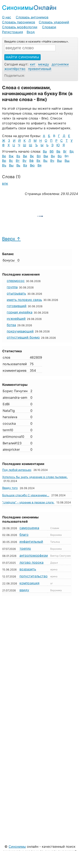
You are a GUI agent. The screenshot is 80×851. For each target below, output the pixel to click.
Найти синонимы (22, 57)
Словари (49, 27)
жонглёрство (14, 69)
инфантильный (31, 541)
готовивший (16, 306)
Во (60, 156)
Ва (45, 151)
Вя (39, 165)
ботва (11, 325)
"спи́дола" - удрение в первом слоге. (28, 502)
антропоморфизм (33, 555)
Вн (53, 156)
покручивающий (20, 331)
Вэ (25, 165)
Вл (39, 156)
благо (24, 534)
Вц (45, 161)
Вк (32, 156)
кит (32, 64)
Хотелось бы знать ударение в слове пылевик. (35, 477)
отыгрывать (16, 293)
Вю (32, 165)
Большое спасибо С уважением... (25, 495)
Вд (72, 151)
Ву (24, 161)
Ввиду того (10, 488)
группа (12, 287)
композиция (29, 583)
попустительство (33, 576)
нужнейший (16, 318)
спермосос (16, 281)
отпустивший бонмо (23, 337)
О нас (6, 17)
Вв (58, 151)
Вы (11, 165)
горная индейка (19, 312)
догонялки (60, 64)
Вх (38, 161)
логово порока (31, 562)
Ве (4, 156)
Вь (18, 165)
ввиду (24, 590)
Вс (11, 161)
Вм (45, 156)
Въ (4, 165)
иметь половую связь (24, 300)
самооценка (29, 528)
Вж (11, 156)
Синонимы (17, 846)
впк (5, 183)
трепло (25, 548)
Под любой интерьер (16, 470)
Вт (18, 161)
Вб (52, 151)
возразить (27, 569)
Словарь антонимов (32, 17)
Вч (52, 161)
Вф (31, 161)
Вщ (67, 161)
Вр (4, 161)
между (43, 64)
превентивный (39, 69)
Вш (59, 161)
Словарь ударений (54, 22)
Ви (25, 156)
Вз (18, 156)
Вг (65, 151)
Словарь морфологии (19, 27)
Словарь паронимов (18, 22)
